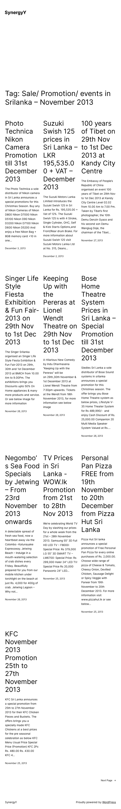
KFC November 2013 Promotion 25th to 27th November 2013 (21, 662)
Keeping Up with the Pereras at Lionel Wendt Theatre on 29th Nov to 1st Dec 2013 (60, 314)
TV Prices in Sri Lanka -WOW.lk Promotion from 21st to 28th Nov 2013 (59, 486)
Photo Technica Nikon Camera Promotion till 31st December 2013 (21, 151)
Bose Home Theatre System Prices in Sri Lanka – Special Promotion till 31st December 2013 (98, 318)
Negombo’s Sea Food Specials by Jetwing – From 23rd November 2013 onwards (22, 489)
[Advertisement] (60, 54)
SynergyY (15, 12)
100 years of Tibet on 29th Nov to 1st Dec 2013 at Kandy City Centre (98, 147)
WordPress (109, 802)
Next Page (108, 780)
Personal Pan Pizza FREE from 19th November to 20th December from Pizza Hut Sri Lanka (98, 493)
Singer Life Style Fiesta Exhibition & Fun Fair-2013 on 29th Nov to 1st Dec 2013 (22, 310)
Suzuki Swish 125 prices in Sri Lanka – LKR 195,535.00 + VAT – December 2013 (60, 155)
